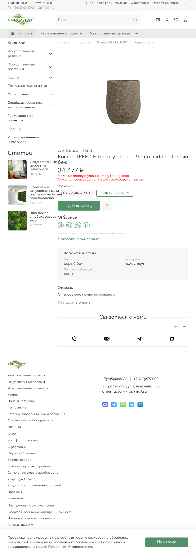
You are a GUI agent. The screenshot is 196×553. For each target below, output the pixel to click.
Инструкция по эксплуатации (31, 505)
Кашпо (84, 42)
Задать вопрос (19, 459)
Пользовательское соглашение (31, 518)
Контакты (16, 498)
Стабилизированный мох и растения (25, 105)
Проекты (15, 491)
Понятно (167, 542)
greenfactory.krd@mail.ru (124, 391)
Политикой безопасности (70, 547)
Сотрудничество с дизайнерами (33, 472)
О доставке (140, 2)
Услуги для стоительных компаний (34, 485)
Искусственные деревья (109, 33)
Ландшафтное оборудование (30, 420)
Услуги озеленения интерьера (23, 140)
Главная (64, 42)
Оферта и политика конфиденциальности (41, 512)
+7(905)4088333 (114, 379)
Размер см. (67, 186)
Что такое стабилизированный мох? (47, 216)
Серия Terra (144, 42)
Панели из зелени (21, 401)
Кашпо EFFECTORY (112, 42)
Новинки (15, 129)
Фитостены (18, 94)
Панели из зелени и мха (27, 86)
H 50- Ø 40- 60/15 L (76, 193)
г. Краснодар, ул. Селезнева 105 (130, 386)
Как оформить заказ (112, 2)
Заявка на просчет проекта (29, 466)
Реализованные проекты (61, 33)
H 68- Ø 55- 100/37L (115, 193)
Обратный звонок (166, 2)
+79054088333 (17, 3)
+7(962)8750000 (146, 379)
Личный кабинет (20, 524)
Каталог (25, 33)
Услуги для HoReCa (22, 479)
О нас (88, 2)
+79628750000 (42, 3)
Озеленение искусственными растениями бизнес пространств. (47, 192)
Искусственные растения (21, 67)
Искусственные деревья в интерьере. (43, 165)
